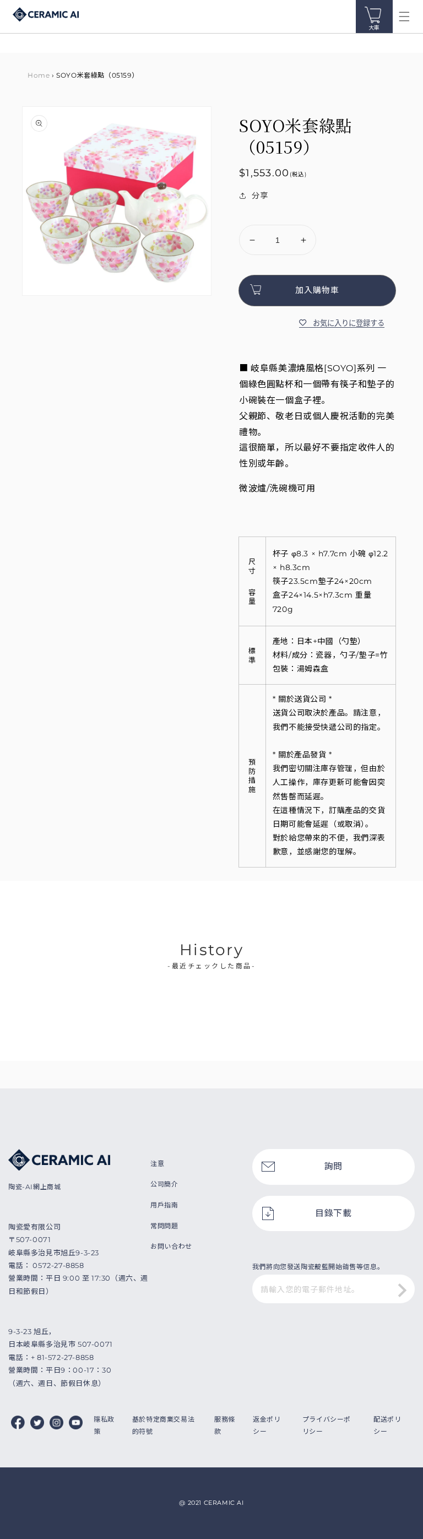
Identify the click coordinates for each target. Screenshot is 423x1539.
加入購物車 (317, 290)
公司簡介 (164, 1184)
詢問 (333, 1166)
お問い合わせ (171, 1246)
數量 (246, 216)
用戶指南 (164, 1205)
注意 (157, 1163)
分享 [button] (260, 195)
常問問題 (164, 1226)
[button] (404, 16)
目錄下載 (333, 1213)
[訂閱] (403, 1290)
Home (39, 75)
